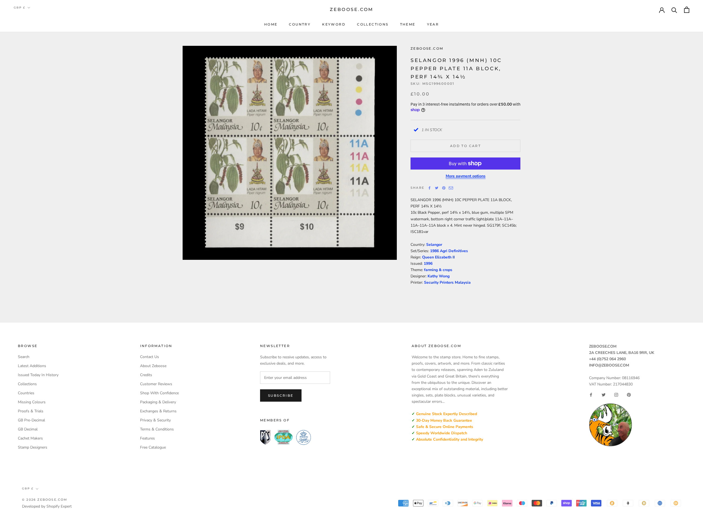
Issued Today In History (38, 375)
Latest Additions (32, 365)
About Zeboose (153, 365)
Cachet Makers (30, 438)
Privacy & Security (155, 420)
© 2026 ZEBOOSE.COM (45, 500)
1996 (428, 263)
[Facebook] (429, 188)
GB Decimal (28, 429)
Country (300, 24)
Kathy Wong (439, 276)
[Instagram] (616, 395)
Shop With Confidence (159, 393)
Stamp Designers (32, 447)
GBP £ (19, 7)
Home (271, 24)
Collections (372, 24)
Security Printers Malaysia (447, 282)
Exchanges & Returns (158, 411)
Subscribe (281, 395)
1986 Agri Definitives (449, 251)
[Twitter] (436, 188)
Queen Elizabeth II (438, 257)
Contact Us (149, 356)
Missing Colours (32, 402)
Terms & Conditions (157, 429)
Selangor (434, 244)
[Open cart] (686, 10)
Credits (146, 375)
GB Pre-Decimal (31, 420)
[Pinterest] (443, 188)
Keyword (333, 24)
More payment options (466, 176)
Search (23, 356)
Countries (26, 393)
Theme (407, 24)
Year (433, 24)
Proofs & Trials (30, 411)
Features (147, 438)
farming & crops (438, 269)
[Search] (674, 10)
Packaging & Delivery (158, 402)
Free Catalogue (153, 447)
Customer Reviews (156, 384)
